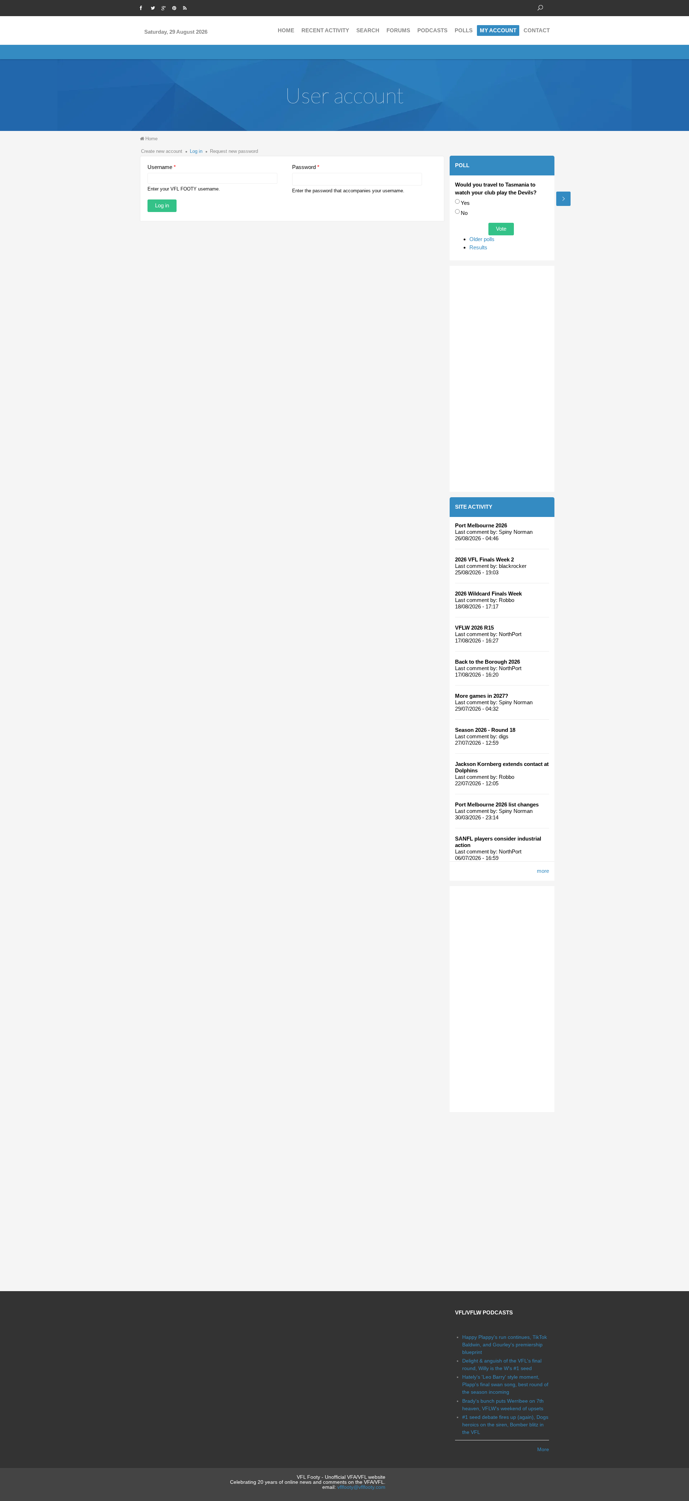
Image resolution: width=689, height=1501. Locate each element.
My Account (498, 30)
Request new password (234, 151)
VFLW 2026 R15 (474, 628)
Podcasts (432, 30)
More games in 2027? (481, 696)
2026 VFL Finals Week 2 (484, 559)
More (543, 1449)
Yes (465, 203)
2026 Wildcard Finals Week (488, 593)
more (543, 871)
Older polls (482, 239)
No (464, 213)
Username (161, 167)
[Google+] (165, 7)
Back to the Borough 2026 (487, 662)
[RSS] (186, 7)
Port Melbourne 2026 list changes (497, 804)
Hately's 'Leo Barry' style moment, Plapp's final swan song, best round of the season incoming (505, 1384)
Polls (464, 30)
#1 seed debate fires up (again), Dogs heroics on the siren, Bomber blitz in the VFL (505, 1424)
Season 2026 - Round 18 (485, 730)
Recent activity (325, 30)
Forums (398, 30)
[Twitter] (154, 7)
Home (286, 30)
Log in (196, 151)
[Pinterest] (175, 7)
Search (367, 30)
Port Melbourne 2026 (481, 525)
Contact (537, 30)
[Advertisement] (502, 378)
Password (305, 167)
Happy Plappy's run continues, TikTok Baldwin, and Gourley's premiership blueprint (504, 1344)
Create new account (161, 151)
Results (478, 247)
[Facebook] (143, 7)
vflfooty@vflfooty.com (361, 1487)
